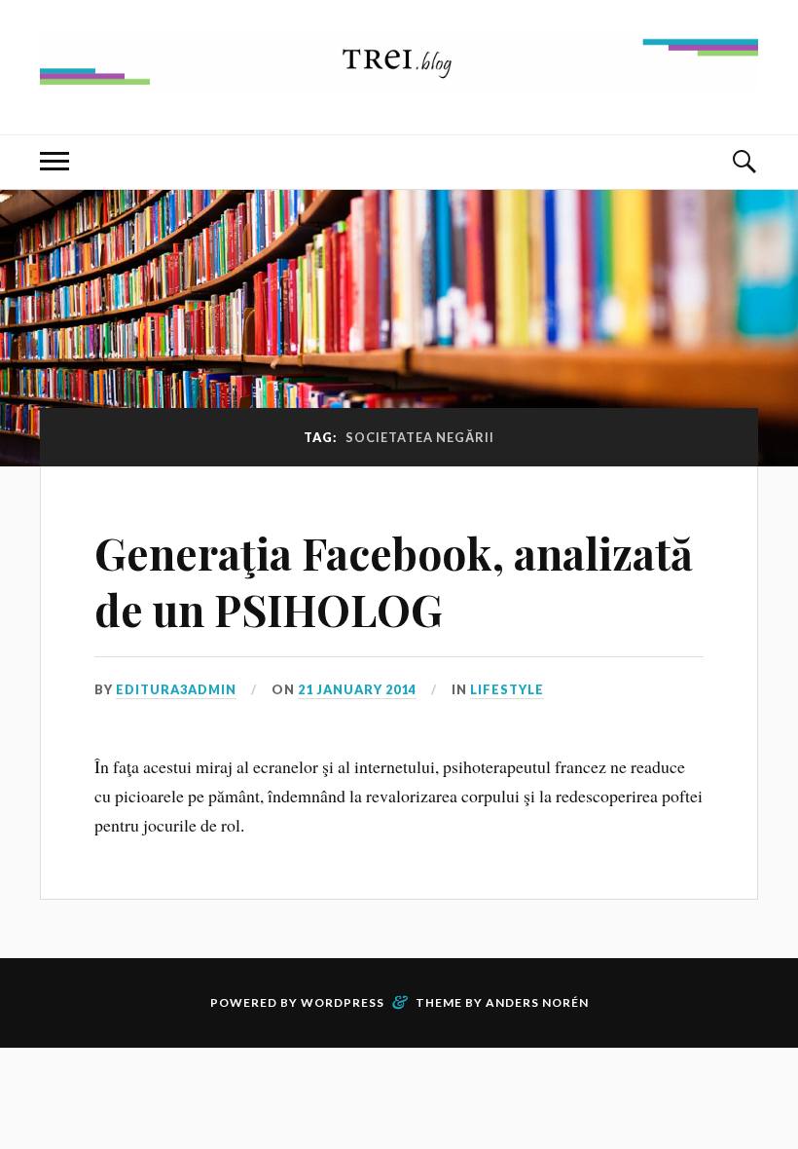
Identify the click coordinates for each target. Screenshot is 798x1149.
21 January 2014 (357, 689)
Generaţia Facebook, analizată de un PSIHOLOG (393, 580)
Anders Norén (537, 1002)
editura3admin (176, 689)
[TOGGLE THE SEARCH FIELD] (743, 162)
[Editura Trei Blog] (399, 75)
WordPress (342, 1002)
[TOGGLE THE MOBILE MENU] (54, 162)
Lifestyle (507, 689)
